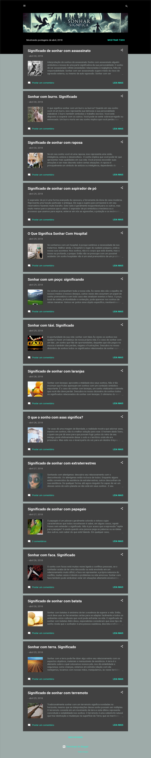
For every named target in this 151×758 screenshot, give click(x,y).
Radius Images (83, 752)
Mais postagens (75, 737)
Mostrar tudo (116, 40)
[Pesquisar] (126, 6)
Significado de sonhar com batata (55, 601)
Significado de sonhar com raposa (55, 142)
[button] (121, 50)
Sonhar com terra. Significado (52, 647)
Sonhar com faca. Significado (51, 555)
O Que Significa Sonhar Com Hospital (57, 233)
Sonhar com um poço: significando (56, 279)
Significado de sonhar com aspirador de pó (62, 188)
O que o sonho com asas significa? (55, 417)
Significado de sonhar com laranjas (56, 371)
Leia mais (118, 82)
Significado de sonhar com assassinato (59, 51)
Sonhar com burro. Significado (52, 97)
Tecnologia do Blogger (76, 746)
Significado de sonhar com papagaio (57, 509)
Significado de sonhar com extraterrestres (62, 463)
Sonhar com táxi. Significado (51, 325)
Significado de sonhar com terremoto (58, 693)
